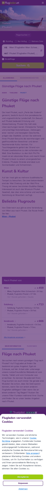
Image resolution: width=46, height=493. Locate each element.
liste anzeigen (32, 453)
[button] (23, 489)
